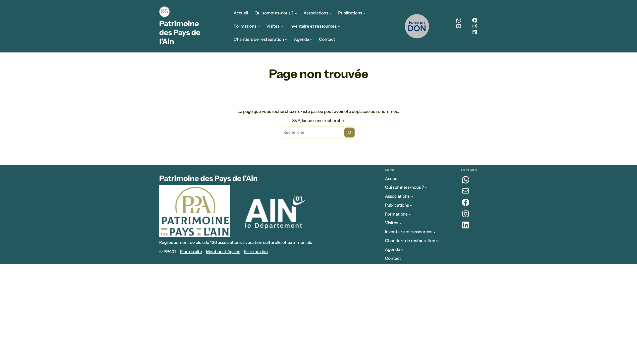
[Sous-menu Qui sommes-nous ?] (296, 13)
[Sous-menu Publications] (364, 13)
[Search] (349, 132)
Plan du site (191, 251)
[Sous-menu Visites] (281, 26)
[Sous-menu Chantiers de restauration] (286, 39)
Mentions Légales (223, 251)
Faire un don (256, 251)
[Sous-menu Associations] (330, 13)
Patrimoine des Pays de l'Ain (179, 32)
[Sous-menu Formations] (258, 26)
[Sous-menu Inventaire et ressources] (339, 26)
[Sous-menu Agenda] (311, 39)
